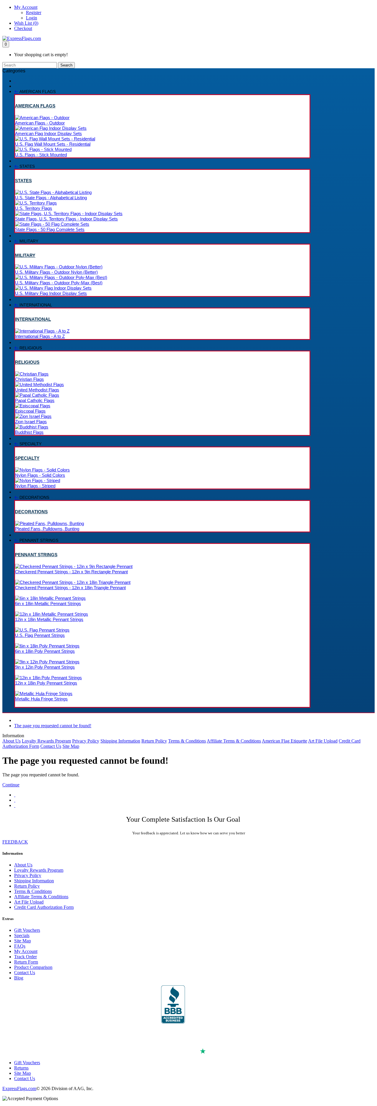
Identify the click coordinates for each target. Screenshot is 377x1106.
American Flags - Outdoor (40, 122)
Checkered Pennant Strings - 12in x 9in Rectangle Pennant (71, 571)
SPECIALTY (27, 458)
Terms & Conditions (187, 740)
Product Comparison (33, 967)
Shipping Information (120, 740)
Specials (21, 935)
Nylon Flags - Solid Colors (40, 475)
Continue (10, 784)
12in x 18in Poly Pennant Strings (46, 682)
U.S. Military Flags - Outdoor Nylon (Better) (56, 272)
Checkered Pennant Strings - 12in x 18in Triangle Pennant (70, 587)
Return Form (26, 961)
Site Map (70, 746)
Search (66, 65)
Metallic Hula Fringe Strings (41, 698)
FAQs (19, 946)
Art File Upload (323, 740)
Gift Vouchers (27, 930)
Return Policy (154, 740)
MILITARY (25, 255)
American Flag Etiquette (284, 740)
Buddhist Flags (29, 432)
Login (31, 17)
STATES (23, 180)
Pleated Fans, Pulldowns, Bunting (47, 528)
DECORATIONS (31, 511)
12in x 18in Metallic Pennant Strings (49, 619)
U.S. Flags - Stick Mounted (41, 154)
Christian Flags (29, 379)
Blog (18, 977)
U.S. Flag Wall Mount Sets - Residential (52, 144)
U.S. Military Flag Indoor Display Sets (51, 293)
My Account (25, 951)
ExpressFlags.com (19, 1088)
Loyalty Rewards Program (46, 740)
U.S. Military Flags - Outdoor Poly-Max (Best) (58, 282)
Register (33, 12)
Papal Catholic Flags (34, 400)
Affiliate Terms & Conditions (234, 740)
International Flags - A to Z (40, 336)
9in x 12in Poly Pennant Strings (45, 667)
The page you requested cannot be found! (52, 725)
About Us (11, 740)
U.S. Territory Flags (33, 208)
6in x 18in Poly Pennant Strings (45, 651)
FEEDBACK (15, 841)
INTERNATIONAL (33, 319)
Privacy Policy (85, 740)
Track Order (25, 956)
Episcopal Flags (30, 410)
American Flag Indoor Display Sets (48, 133)
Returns (21, 1067)
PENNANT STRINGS (36, 554)
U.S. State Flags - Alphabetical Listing (51, 197)
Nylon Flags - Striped (35, 485)
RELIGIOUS (27, 362)
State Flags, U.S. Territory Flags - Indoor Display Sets (66, 218)
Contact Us (50, 746)
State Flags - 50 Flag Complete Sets (50, 229)
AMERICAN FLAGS (35, 105)
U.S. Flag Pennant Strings (40, 635)
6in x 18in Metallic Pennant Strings (48, 603)
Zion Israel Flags (31, 421)
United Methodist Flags (37, 389)
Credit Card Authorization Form (44, 907)
